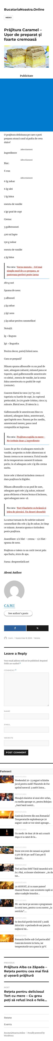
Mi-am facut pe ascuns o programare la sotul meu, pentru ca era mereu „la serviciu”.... (33, 908)
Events (8, 1024)
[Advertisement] (26, 105)
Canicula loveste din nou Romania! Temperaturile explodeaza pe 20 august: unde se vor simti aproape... (32, 819)
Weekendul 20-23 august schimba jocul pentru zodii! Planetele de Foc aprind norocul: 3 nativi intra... (32, 784)
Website (8, 738)
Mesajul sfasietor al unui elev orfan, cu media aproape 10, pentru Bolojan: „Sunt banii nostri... (33, 802)
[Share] (15, 628)
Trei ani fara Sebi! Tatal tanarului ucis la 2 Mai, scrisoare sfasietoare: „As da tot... (34, 872)
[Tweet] (37, 628)
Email (7, 724)
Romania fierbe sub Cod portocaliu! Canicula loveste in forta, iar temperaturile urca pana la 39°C (32, 943)
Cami (9, 606)
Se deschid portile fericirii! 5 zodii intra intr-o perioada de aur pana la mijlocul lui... (32, 925)
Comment (10, 670)
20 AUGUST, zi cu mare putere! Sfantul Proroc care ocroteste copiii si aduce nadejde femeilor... (34, 890)
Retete (37, 638)
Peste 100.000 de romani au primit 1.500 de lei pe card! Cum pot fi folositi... (32, 855)
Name (7, 711)
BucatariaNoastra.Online (24, 9)
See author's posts (18, 613)
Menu (9, 17)
